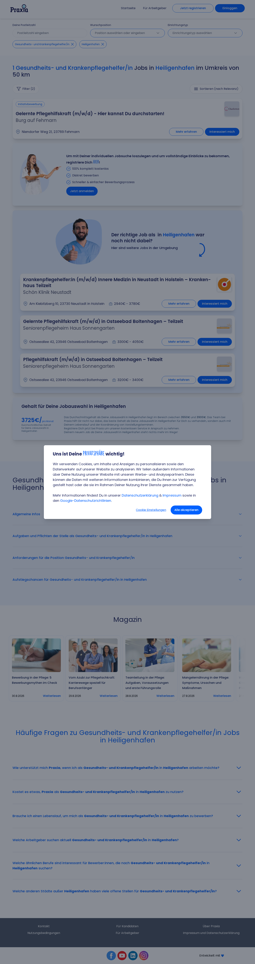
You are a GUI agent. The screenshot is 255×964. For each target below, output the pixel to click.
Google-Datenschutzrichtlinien (85, 500)
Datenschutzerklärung (140, 495)
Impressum (172, 495)
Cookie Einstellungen (151, 510)
